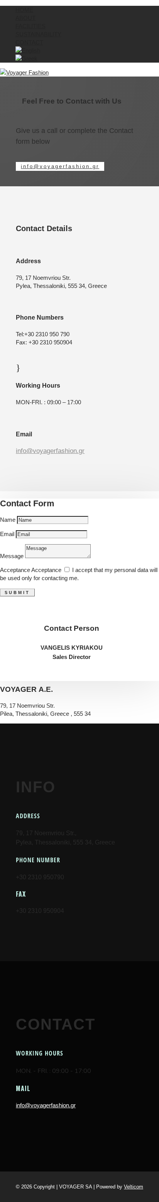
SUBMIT (17, 592)
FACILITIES (30, 26)
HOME (24, 10)
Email (7, 534)
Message (12, 556)
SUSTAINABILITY (38, 34)
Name (7, 519)
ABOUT (25, 18)
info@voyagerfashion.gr (60, 166)
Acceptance (15, 570)
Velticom (133, 1187)
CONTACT (29, 42)
